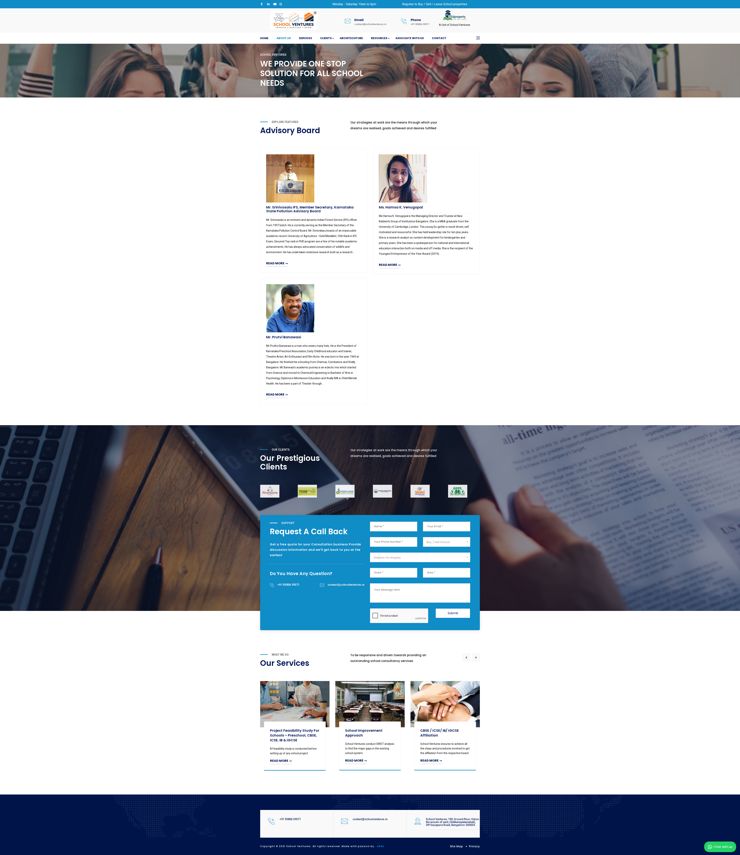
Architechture (351, 38)
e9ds (380, 846)
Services (305, 38)
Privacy (474, 846)
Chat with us (723, 847)
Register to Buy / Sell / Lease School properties (434, 4)
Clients (326, 38)
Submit (453, 613)
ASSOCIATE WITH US (409, 38)
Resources (379, 38)
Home (264, 38)
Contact (439, 38)
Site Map (456, 846)
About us (284, 38)
